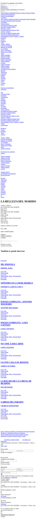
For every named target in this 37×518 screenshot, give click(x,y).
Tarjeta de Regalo (26, 13)
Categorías (3, 17)
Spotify (19, 436)
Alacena (18, 13)
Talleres (33, 13)
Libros (3, 13)
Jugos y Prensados (6, 50)
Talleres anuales (5, 66)
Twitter (23, 436)
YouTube (3, 78)
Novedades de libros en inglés (9, 25)
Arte (2, 19)
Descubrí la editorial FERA (8, 27)
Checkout (3, 504)
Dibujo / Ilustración (6, 60)
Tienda (3, 434)
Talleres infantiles (5, 55)
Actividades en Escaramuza (8, 69)
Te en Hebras (4, 49)
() (5, 6)
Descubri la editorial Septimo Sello (10, 33)
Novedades (4, 22)
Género (28, 19)
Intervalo (11, 434)
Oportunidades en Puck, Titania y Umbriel (12, 36)
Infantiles (33, 19)
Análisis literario (5, 61)
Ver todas (18, 21)
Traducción (4, 72)
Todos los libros (5, 24)
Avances (3, 83)
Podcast (3, 75)
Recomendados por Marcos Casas (10, 30)
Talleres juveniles (5, 56)
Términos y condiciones (7, 433)
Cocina (3, 39)
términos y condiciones (11, 477)
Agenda (3, 14)
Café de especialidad (6, 46)
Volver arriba (4, 418)
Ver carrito (3, 496)
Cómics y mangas (5, 31)
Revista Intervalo (10, 14)
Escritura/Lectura (5, 58)
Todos (2, 42)
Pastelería (3, 41)
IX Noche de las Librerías (8, 152)
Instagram (3, 436)
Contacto (3, 194)
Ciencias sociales (8, 19)
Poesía (13, 21)
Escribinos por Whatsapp (16, 431)
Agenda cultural (5, 67)
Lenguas (3, 63)
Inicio (2, 431)
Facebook (9, 436)
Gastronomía (12, 13)
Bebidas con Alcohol (6, 47)
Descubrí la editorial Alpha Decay (10, 35)
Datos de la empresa (19, 433)
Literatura (9, 21)
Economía (16, 19)
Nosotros (3, 192)
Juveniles (3, 21)
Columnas (3, 74)
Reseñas (3, 70)
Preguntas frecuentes (29, 431)
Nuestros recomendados (7, 16)
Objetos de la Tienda (6, 52)
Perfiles (3, 77)
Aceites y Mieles (5, 44)
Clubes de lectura (5, 64)
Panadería (3, 38)
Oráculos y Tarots (5, 28)
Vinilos (7, 13)
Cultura (3, 80)
